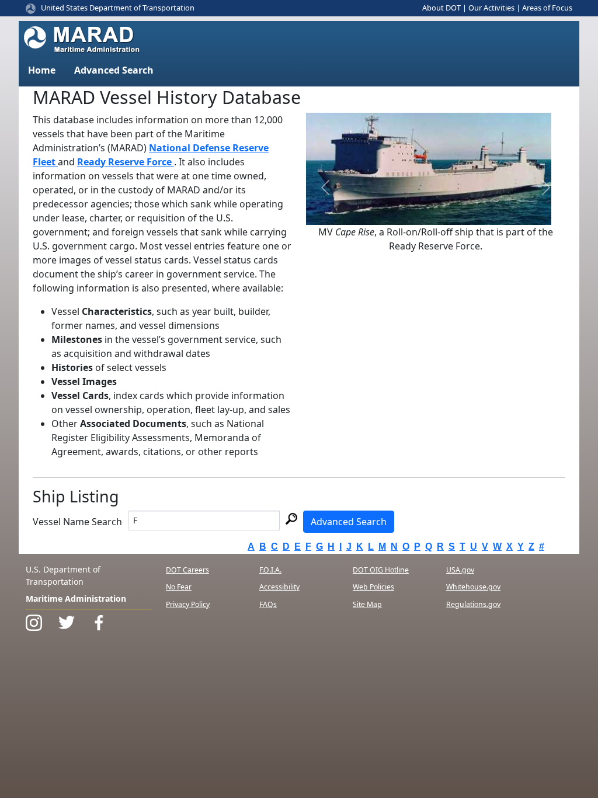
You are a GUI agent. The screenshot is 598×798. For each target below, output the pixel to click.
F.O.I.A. (270, 570)
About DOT (441, 7)
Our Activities (491, 7)
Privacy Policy (188, 604)
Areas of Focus (547, 7)
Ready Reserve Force (125, 161)
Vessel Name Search (77, 521)
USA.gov (460, 570)
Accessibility (279, 587)
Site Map (367, 604)
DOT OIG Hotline (381, 570)
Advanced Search (349, 521)
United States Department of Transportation (117, 7)
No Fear (179, 587)
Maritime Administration (76, 598)
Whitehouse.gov (473, 587)
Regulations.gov (473, 604)
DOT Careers (187, 570)
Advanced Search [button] (114, 70)
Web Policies (373, 587)
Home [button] (41, 70)
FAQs (268, 604)
